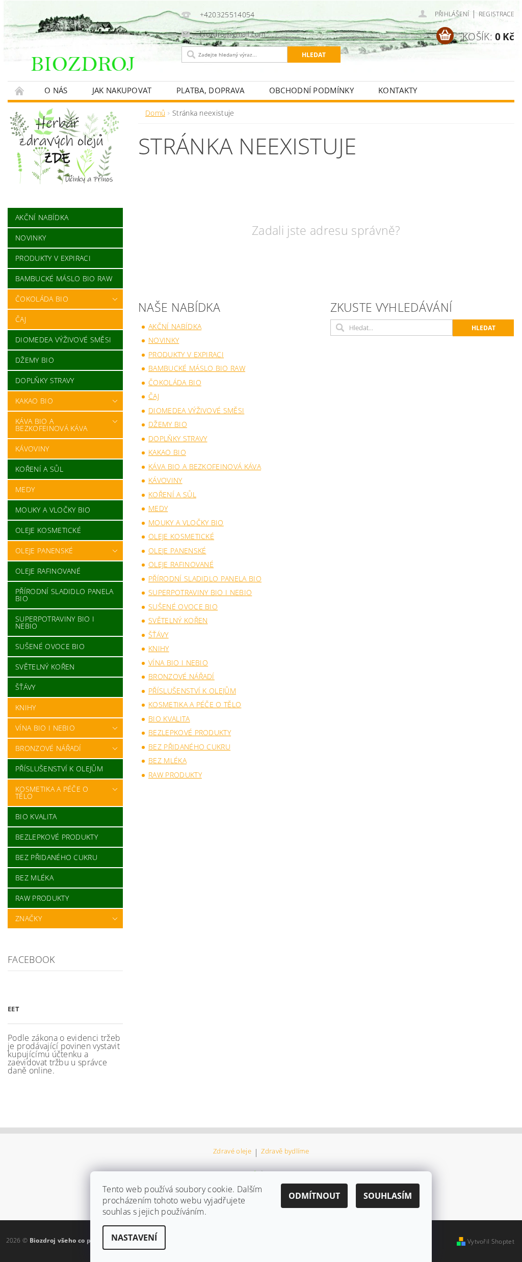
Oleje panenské (44, 550)
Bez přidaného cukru (56, 857)
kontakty (397, 90)
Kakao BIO (34, 401)
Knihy (25, 707)
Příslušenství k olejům (59, 768)
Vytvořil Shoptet (490, 1241)
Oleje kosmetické (48, 530)
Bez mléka (34, 877)
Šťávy (25, 687)
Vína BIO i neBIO (45, 728)
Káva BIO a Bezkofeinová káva (51, 424)
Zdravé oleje (232, 1152)
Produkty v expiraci (53, 258)
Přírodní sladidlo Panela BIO (64, 594)
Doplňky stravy (44, 380)
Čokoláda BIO (41, 299)
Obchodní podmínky (311, 90)
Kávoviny (32, 448)
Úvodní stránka (20, 90)
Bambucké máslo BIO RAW (63, 278)
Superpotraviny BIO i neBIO (54, 622)
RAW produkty (42, 898)
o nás (56, 90)
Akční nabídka (41, 217)
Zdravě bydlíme (284, 1152)
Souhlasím (387, 1195)
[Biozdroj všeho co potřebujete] (101, 70)
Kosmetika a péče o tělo (52, 792)
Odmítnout (314, 1195)
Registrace (496, 14)
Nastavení (134, 1237)
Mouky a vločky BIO (53, 510)
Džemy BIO (34, 360)
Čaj (20, 319)
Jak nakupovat (122, 90)
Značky (28, 918)
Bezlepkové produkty (56, 837)
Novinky (30, 238)
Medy (25, 489)
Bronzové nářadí (48, 748)
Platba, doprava (210, 90)
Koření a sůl (39, 469)
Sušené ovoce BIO (50, 646)
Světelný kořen (44, 667)
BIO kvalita (36, 816)
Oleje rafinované (48, 571)
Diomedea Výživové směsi (63, 339)
